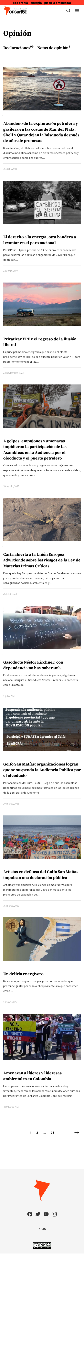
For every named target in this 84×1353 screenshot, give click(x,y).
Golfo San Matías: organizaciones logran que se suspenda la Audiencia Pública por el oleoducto (42, 770)
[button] (77, 10)
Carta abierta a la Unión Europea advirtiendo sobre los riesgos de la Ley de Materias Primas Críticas (42, 560)
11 (52, 1132)
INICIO (42, 1229)
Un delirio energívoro (23, 974)
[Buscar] (68, 10)
